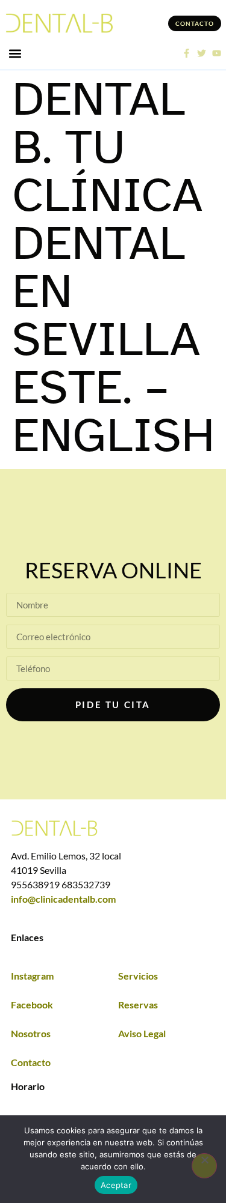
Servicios (138, 975)
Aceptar (116, 1185)
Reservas (138, 1004)
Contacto (31, 1062)
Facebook (32, 1004)
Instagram (32, 975)
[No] (204, 1165)
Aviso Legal (142, 1033)
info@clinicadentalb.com (63, 899)
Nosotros (31, 1033)
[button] (15, 53)
